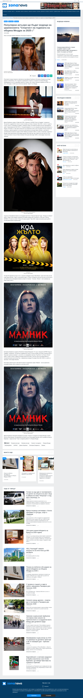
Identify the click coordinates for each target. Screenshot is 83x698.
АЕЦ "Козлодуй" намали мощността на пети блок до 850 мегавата (37, 550)
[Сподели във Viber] (45, 75)
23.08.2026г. (72, 153)
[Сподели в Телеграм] (48, 75)
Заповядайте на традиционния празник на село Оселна (28, 474)
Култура (77, 11)
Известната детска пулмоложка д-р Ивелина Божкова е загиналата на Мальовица (70, 150)
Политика (5, 11)
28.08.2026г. (70, 161)
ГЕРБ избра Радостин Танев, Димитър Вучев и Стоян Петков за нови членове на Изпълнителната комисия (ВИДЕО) (72, 65)
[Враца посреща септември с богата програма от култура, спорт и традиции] (14, 517)
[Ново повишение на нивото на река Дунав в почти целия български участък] (59, 171)
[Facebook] (75, 1)
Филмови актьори (25, 443)
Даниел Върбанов (23, 445)
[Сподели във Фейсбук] (39, 75)
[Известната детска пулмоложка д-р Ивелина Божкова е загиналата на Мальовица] (59, 151)
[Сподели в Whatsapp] (51, 75)
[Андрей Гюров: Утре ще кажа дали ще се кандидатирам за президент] (60, 103)
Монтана (64, 161)
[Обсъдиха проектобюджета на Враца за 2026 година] (14, 537)
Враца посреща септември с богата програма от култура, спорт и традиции (39, 512)
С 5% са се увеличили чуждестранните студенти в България (71, 177)
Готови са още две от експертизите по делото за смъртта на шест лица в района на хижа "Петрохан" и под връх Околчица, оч (39, 494)
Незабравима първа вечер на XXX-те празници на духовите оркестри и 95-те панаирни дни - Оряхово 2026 (39, 640)
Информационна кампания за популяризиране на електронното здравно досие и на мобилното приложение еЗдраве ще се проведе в (45, 476)
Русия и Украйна (68, 74)
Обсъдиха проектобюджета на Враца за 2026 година (37, 531)
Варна (66, 130)
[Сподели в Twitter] (42, 75)
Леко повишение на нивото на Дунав (71, 165)
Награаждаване (8, 445)
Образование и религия (71, 11)
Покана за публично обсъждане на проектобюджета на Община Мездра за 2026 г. (10, 475)
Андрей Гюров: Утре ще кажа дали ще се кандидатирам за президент (71, 103)
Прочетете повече (31, 505)
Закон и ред (63, 11)
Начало (4, 17)
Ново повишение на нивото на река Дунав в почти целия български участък (70, 170)
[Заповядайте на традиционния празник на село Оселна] (28, 463)
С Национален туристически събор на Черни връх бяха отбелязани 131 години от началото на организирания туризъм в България (71, 119)
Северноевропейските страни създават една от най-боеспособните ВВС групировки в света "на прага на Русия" (67, 50)
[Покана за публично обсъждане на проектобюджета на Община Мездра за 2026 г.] (10, 463)
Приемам (33, 695)
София (66, 122)
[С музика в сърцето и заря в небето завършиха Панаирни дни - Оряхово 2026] (14, 590)
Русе (64, 166)
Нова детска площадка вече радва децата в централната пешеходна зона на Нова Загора (70, 184)
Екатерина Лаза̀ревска (34, 445)
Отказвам (48, 695)
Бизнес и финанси (24, 11)
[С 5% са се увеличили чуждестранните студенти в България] (59, 178)
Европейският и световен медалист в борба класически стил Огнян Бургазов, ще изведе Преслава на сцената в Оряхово (39, 659)
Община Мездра (46, 443)
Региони (5, 14)
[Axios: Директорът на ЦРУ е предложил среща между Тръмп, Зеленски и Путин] (60, 72)
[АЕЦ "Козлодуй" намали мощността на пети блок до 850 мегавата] (14, 555)
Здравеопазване (57, 11)
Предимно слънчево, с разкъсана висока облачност (72, 78)
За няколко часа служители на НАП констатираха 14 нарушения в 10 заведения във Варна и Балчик (72, 127)
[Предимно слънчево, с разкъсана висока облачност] (60, 79)
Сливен (64, 187)
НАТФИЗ (15, 445)
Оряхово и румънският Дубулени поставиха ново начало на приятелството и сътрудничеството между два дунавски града (38, 618)
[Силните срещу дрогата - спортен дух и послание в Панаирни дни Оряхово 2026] (14, 606)
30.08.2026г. (64, 59)
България (9, 11)
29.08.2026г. (75, 179)
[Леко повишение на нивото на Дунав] (59, 167)
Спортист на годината (36, 443)
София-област (65, 153)
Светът (13, 11)
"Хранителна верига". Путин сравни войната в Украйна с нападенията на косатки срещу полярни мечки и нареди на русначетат (71, 86)
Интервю (38, 11)
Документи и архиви (45, 11)
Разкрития (51, 11)
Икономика (18, 11)
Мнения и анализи (32, 11)
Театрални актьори (15, 443)
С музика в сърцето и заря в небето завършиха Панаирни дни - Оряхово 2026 (38, 586)
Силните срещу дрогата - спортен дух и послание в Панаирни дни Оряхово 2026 (38, 602)
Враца (11, 17)
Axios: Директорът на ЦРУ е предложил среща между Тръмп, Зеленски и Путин (72, 72)
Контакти (46, 686)
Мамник (43, 445)
